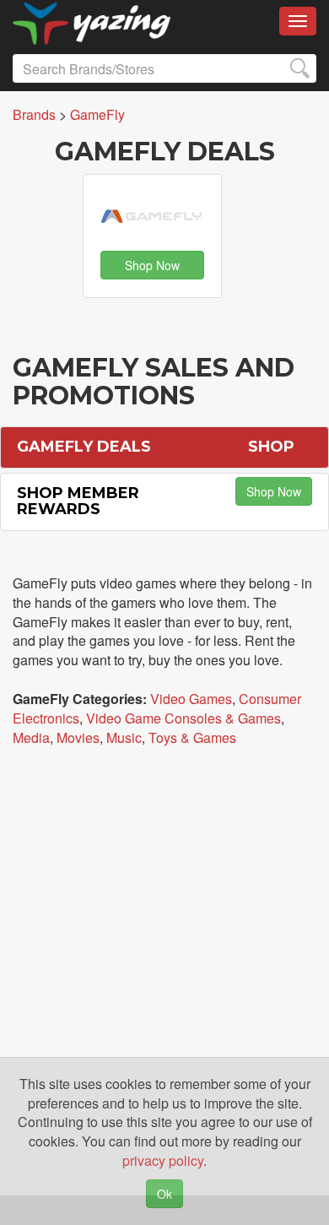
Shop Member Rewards (78, 501)
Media (31, 737)
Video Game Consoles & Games (183, 718)
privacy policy (162, 1160)
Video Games (191, 698)
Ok (164, 1193)
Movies (78, 737)
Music (124, 737)
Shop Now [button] (152, 265)
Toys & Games (192, 737)
